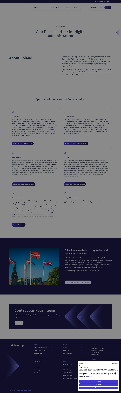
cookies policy (90, 376)
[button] (81, 364)
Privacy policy (115, 363)
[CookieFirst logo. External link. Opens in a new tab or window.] (80, 365)
